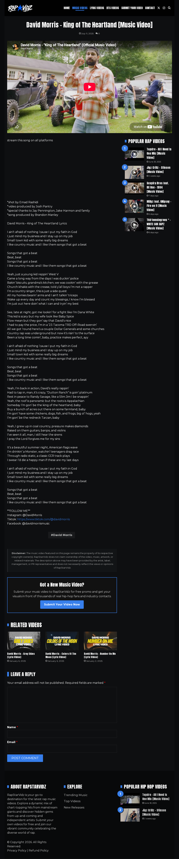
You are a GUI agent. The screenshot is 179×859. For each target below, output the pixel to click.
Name (12, 727)
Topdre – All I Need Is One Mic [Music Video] (159, 153)
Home (67, 8)
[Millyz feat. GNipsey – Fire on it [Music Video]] (134, 206)
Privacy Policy (16, 850)
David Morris (62, 535)
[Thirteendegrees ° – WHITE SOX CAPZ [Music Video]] (134, 224)
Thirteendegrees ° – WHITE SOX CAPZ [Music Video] (159, 224)
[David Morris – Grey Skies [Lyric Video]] (23, 641)
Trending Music (75, 795)
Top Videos (72, 801)
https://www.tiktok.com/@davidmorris (43, 519)
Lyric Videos (97, 8)
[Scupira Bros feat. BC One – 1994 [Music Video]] (134, 187)
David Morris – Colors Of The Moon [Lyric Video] (60, 655)
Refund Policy (39, 850)
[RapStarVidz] (20, 8)
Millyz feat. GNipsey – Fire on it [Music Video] (159, 205)
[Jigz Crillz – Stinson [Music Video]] (134, 172)
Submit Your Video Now (62, 604)
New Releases (74, 807)
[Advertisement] (62, 171)
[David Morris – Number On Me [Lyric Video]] (100, 641)
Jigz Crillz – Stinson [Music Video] (158, 169)
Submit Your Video (132, 8)
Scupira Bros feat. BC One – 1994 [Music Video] (158, 187)
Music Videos (79, 8)
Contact (150, 8)
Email (12, 742)
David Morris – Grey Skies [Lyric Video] (21, 655)
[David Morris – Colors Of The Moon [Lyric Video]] (62, 641)
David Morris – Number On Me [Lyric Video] (100, 655)
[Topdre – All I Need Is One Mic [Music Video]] (134, 154)
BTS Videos (112, 8)
